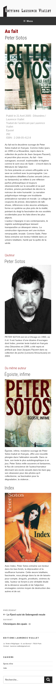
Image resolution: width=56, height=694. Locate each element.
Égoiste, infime (17, 374)
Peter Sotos (16, 38)
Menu (30, 21)
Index (9, 488)
